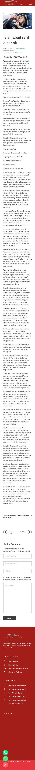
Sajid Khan (21, 48)
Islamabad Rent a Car (14, 515)
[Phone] (5, 752)
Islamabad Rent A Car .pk (14, 53)
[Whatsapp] (5, 758)
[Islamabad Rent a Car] (13, 3)
